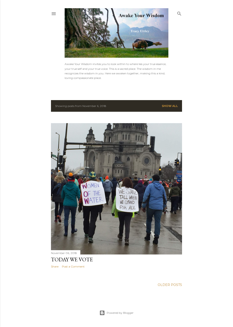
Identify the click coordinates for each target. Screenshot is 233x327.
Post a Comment (73, 266)
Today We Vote (72, 259)
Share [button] (54, 266)
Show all (170, 106)
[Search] (179, 12)
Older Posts (170, 285)
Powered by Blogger (120, 312)
